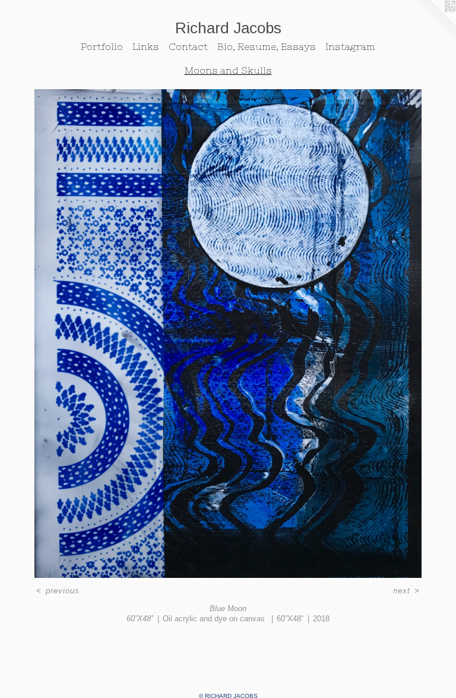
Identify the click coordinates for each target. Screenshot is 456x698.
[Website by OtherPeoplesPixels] (432, 24)
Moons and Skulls (228, 70)
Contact (188, 46)
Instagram (350, 46)
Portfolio (102, 46)
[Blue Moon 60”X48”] (228, 333)
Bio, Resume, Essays (266, 46)
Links (145, 46)
